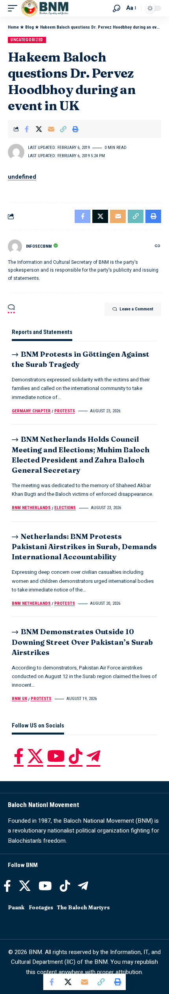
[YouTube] (56, 756)
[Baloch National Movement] (44, 8)
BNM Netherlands (31, 507)
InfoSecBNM (39, 246)
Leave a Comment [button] (136, 309)
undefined (22, 176)
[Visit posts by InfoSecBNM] (15, 246)
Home (13, 27)
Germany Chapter (31, 411)
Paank (16, 907)
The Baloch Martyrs (83, 907)
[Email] (51, 129)
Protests (64, 411)
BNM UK (19, 698)
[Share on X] (38, 129)
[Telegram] (93, 756)
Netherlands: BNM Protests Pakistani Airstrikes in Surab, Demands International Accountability (84, 546)
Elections (65, 507)
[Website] (157, 246)
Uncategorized (27, 40)
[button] (14, 8)
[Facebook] (19, 756)
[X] (35, 756)
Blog (29, 27)
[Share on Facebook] (26, 129)
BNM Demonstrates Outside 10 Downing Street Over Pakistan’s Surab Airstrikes (82, 642)
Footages (41, 907)
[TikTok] (75, 756)
